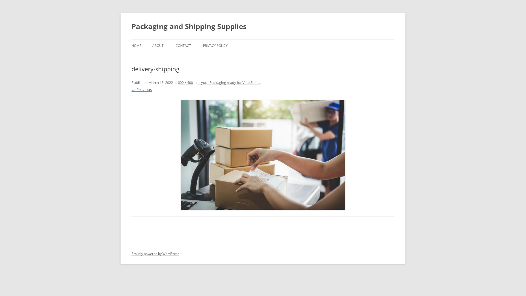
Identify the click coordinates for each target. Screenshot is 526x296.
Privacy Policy (215, 45)
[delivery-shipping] (263, 155)
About (158, 45)
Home (136, 45)
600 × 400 (185, 82)
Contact (183, 45)
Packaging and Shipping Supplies (189, 26)
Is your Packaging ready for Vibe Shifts (229, 82)
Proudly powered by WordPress (155, 253)
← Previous (142, 89)
